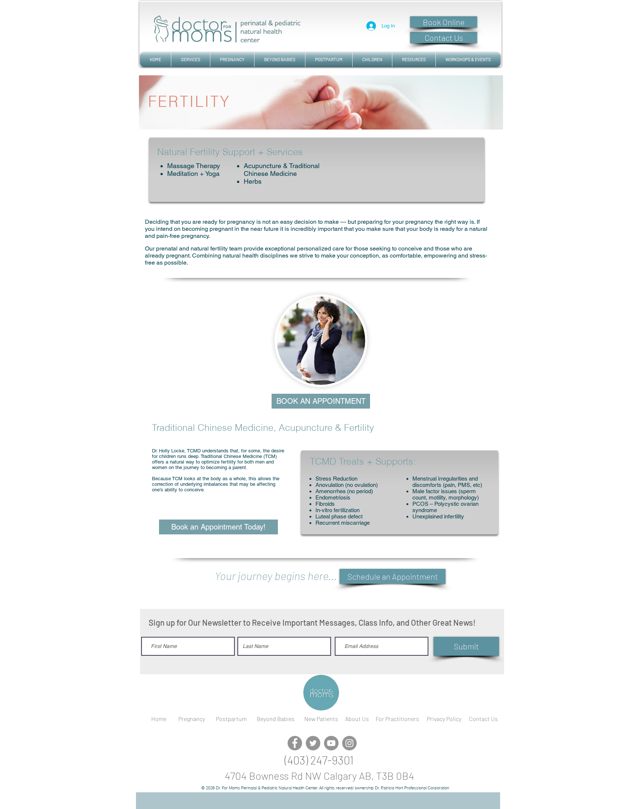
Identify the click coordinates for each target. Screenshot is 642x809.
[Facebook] (295, 743)
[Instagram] (349, 743)
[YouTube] (331, 743)
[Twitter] (313, 743)
